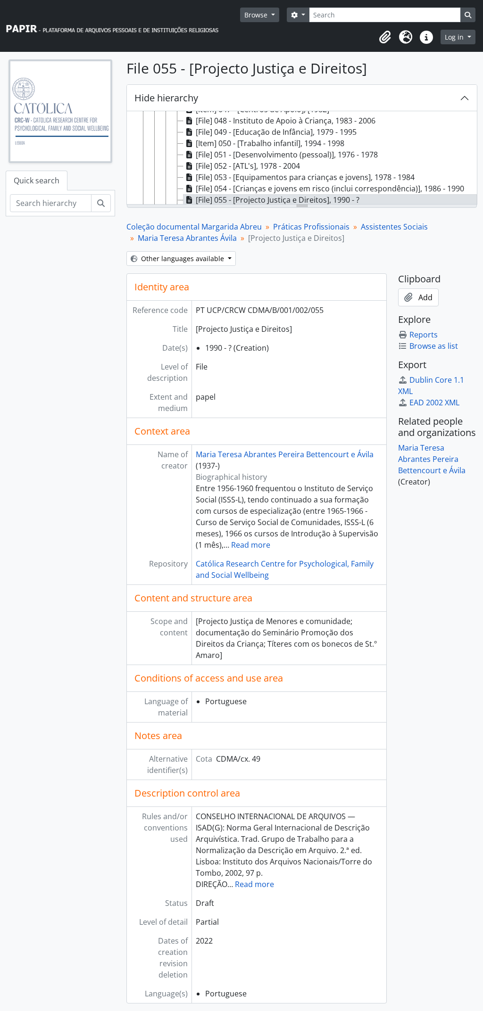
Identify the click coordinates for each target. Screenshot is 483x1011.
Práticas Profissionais (311, 227)
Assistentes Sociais (394, 227)
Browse (256, 14)
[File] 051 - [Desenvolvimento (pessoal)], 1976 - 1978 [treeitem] (287, 154)
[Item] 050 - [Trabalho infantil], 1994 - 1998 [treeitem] (270, 143)
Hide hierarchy (166, 97)
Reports (423, 334)
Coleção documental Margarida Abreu (194, 227)
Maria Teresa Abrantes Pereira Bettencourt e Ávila (285, 454)
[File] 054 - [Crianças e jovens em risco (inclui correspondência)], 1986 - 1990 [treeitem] (330, 188)
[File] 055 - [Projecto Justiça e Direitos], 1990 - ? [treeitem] (277, 200)
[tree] (302, 158)
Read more (250, 545)
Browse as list (433, 346)
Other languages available (182, 258)
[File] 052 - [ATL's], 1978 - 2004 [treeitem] (248, 166)
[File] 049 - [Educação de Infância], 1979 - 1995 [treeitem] (276, 132)
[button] (385, 37)
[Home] (116, 26)
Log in (455, 37)
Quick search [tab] (36, 180)
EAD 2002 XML (434, 402)
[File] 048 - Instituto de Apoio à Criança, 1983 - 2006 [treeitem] (285, 120)
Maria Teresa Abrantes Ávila (187, 238)
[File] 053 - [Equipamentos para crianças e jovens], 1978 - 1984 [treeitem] (305, 177)
